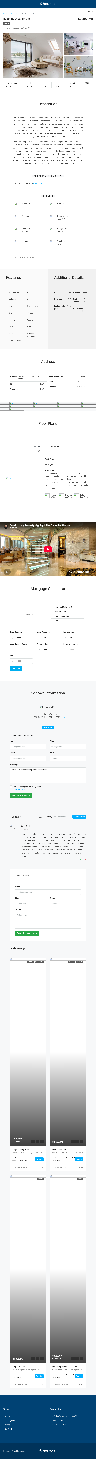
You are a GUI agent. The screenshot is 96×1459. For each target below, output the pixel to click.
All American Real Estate (63, 1168)
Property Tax (42, 644)
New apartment (59, 1149)
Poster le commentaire (27, 933)
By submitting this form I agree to (27, 788)
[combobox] (68, 758)
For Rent (7, 23)
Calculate (16, 668)
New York (8, 1429)
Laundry (12, 320)
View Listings (48, 727)
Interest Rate (68, 632)
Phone (53, 741)
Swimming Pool (33, 306)
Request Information (21, 795)
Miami (7, 1416)
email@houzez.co (59, 1425)
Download (37, 183)
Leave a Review (79, 817)
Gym (10, 313)
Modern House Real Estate (23, 1168)
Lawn (11, 327)
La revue (19, 910)
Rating (53, 898)
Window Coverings (31, 335)
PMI (11, 655)
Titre (17, 898)
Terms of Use (19, 789)
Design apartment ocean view (65, 1366)
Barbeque (12, 299)
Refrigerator (32, 292)
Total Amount (16, 632)
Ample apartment (20, 1366)
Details (39, 1159)
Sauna (29, 299)
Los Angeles (10, 1421)
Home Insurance (70, 644)
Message (14, 764)
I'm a (52, 753)
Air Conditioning (15, 292)
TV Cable (30, 313)
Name (12, 741)
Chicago (8, 1425)
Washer (30, 320)
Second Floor (56, 446)
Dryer (11, 306)
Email (12, 753)
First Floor (38, 446)
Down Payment (43, 632)
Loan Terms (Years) (19, 644)
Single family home (21, 1149)
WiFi (29, 327)
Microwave (13, 334)
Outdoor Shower (15, 341)
